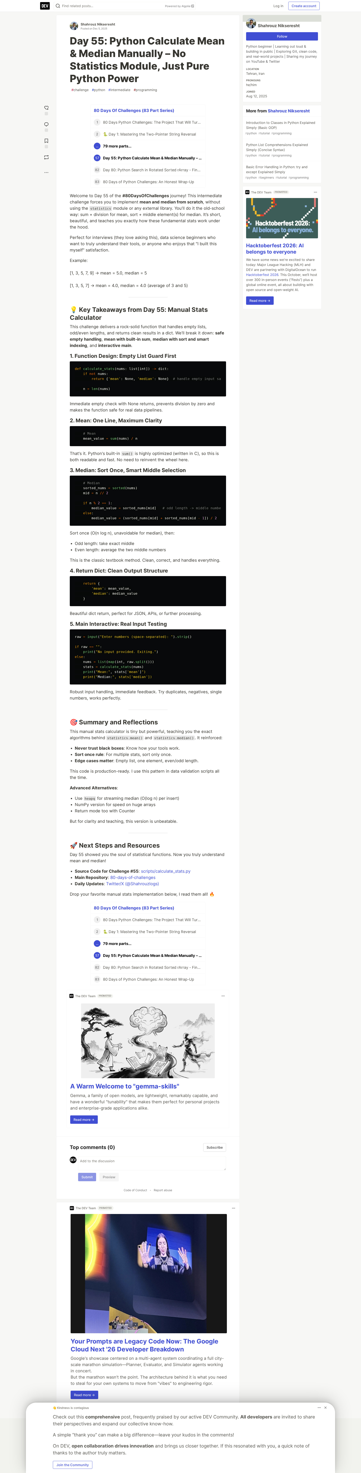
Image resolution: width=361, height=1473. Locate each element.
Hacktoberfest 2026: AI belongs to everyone (275, 249)
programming (145, 90)
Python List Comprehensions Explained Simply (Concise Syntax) (276, 150)
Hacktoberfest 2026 (262, 275)
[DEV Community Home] (45, 6)
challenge (80, 90)
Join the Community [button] (72, 1465)
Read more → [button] (84, 1119)
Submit (87, 1177)
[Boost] (46, 157)
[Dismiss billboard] (325, 1407)
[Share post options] (46, 172)
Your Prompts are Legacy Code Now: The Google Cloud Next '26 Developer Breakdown (144, 1345)
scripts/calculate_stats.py (166, 871)
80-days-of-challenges (132, 877)
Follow (282, 36)
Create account (304, 6)
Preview (109, 1177)
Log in (278, 6)
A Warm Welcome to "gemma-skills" (124, 1086)
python (98, 90)
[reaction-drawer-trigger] (46, 110)
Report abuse (163, 1190)
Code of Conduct (135, 1190)
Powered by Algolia (178, 6)
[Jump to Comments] (46, 126)
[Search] (58, 6)
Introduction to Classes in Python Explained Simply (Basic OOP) (280, 128)
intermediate (119, 90)
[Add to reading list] (46, 143)
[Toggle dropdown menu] (223, 996)
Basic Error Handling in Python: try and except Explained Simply (277, 172)
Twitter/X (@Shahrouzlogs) (132, 883)
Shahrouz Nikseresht (98, 24)
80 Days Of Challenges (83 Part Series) (134, 110)
